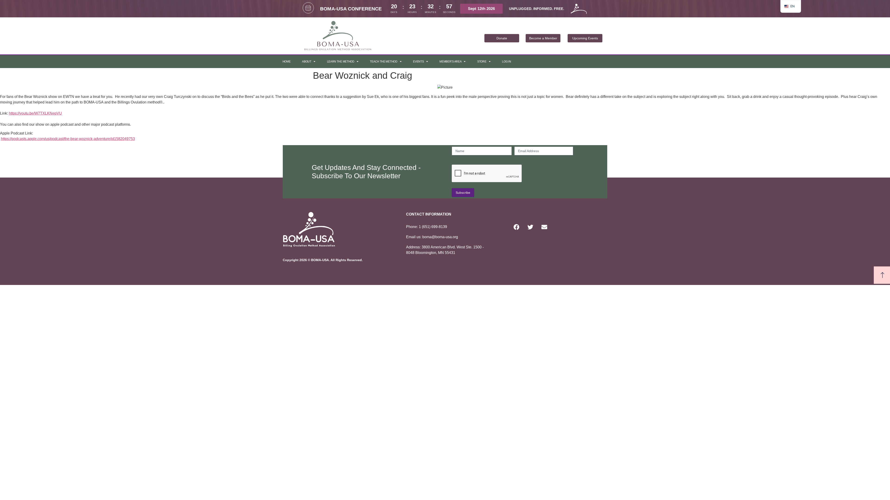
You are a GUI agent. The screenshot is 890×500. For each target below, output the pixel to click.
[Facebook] (516, 227)
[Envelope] (544, 227)
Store (481, 61)
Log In (506, 61)
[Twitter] (530, 227)
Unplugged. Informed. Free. (536, 9)
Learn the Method (340, 61)
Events (418, 61)
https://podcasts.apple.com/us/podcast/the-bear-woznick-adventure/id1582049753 (68, 139)
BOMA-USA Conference (351, 8)
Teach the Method (383, 61)
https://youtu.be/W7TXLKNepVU (35, 113)
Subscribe (463, 192)
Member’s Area (450, 61)
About (306, 61)
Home (287, 61)
